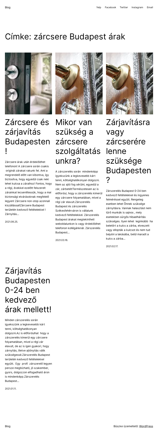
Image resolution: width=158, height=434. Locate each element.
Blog (7, 7)
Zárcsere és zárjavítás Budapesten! (27, 136)
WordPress (146, 426)
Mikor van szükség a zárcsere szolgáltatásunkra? (78, 141)
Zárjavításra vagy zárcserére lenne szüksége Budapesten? (128, 151)
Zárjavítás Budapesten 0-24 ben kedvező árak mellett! (28, 290)
